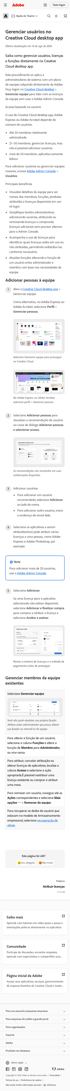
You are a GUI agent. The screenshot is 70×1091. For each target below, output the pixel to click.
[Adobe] (18, 5)
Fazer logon (59, 4)
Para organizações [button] (15, 1027)
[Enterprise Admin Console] (65, 16)
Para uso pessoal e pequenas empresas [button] (27, 1011)
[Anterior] (19, 889)
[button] (45, 5)
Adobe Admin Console (41, 171)
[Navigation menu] (5, 5)
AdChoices (51, 1085)
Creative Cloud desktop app (40, 289)
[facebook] (7, 1069)
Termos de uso (12, 1080)
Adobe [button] (9, 1042)
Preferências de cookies (31, 1080)
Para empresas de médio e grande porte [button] (27, 1019)
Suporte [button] (10, 1034)
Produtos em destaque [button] (18, 1050)
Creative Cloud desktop (39, 89)
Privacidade (55, 1075)
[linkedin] (26, 1069)
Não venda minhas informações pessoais (23, 1085)
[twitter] (20, 1069)
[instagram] (14, 1069)
